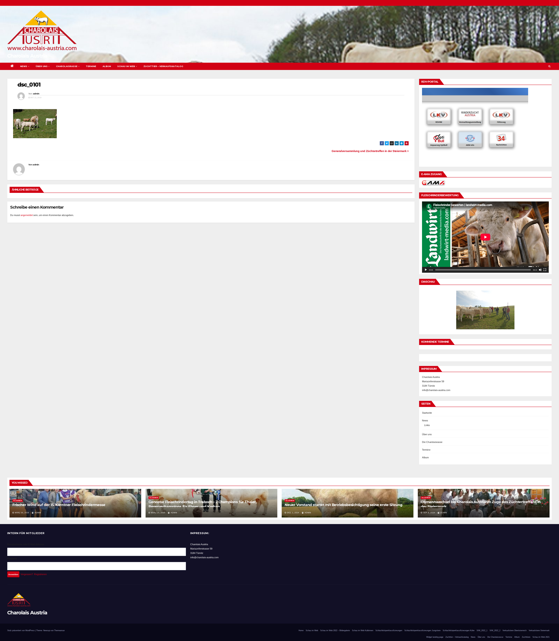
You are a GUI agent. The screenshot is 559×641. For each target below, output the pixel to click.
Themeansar (59, 630)
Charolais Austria (27, 56)
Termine (91, 66)
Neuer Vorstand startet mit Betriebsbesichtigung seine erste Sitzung (343, 505)
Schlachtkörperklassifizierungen (388, 630)
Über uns (41, 66)
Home (301, 630)
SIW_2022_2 (495, 630)
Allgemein (17, 500)
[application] (485, 237)
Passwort (12, 558)
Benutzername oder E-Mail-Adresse (25, 544)
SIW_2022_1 (482, 630)
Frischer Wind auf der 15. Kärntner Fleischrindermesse (58, 505)
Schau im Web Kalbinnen (362, 630)
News (23, 66)
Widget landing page (434, 637)
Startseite (427, 413)
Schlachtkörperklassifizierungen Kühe (458, 630)
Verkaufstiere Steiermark (539, 630)
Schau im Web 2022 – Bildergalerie (335, 630)
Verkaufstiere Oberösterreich (515, 630)
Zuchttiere (526, 637)
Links (427, 425)
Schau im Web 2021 (541, 637)
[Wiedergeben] (425, 269)
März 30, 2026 (22, 513)
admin (36, 93)
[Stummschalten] (540, 269)
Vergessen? (27, 574)
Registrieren (40, 574)
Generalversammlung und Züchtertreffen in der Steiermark (369, 151)
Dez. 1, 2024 (293, 513)
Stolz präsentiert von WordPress (21, 630)
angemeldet (27, 215)
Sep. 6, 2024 (429, 513)
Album (107, 66)
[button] (549, 66)
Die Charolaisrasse (432, 442)
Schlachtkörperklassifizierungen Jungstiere (422, 630)
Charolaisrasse (66, 66)
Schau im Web (126, 66)
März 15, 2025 (158, 513)
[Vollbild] (544, 269)
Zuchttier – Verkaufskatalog (163, 66)
